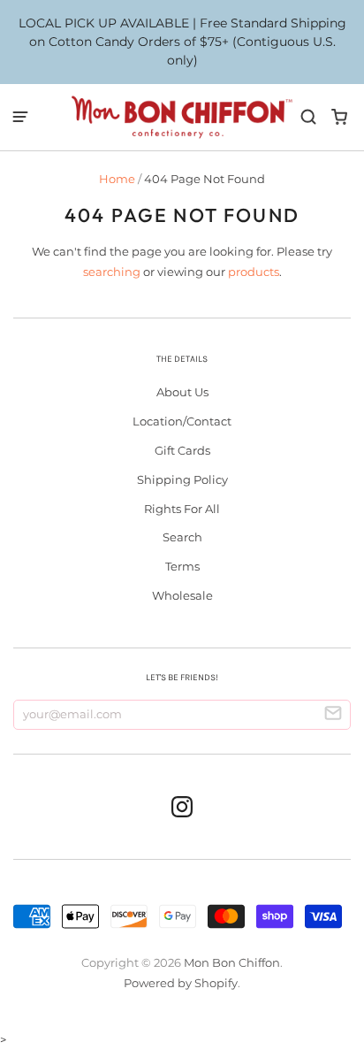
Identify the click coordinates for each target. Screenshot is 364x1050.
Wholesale (182, 595)
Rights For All (182, 509)
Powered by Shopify (181, 983)
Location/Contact (182, 421)
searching (111, 271)
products (253, 271)
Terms (182, 566)
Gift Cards (182, 450)
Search (182, 537)
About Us (182, 392)
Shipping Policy (182, 479)
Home (117, 179)
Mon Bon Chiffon (232, 962)
